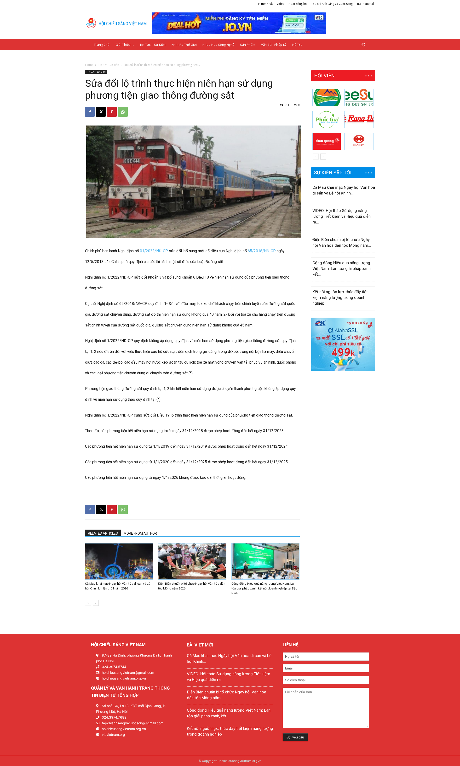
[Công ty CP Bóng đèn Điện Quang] (327, 141)
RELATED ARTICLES (103, 533)
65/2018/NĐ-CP (262, 251)
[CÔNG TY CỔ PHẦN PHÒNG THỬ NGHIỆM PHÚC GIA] (327, 119)
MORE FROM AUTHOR (140, 533)
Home (89, 65)
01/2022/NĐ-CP (154, 251)
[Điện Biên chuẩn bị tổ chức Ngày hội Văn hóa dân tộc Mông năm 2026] (192, 561)
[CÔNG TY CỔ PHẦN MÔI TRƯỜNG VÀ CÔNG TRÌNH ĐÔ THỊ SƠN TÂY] (327, 97)
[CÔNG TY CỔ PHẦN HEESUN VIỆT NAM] (359, 97)
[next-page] (96, 603)
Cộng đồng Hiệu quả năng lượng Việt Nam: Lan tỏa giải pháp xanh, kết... (341, 268)
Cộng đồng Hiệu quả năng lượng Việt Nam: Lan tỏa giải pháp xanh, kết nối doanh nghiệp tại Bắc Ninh (264, 588)
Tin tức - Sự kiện (108, 65)
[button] (363, 44)
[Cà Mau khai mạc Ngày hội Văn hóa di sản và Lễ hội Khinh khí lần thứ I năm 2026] (119, 561)
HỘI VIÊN (324, 76)
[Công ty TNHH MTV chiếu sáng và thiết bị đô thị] (359, 141)
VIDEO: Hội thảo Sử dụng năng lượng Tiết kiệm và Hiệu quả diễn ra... (341, 216)
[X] (101, 112)
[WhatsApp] (123, 112)
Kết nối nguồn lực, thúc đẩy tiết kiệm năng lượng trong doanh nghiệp (340, 297)
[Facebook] (90, 112)
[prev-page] (88, 603)
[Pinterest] (112, 112)
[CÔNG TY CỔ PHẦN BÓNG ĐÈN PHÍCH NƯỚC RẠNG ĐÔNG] (359, 119)
